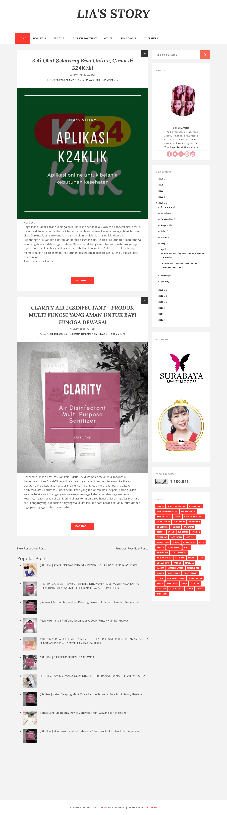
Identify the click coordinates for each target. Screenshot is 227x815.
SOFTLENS (161, 589)
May (163, 243)
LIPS (201, 558)
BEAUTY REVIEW (188, 511)
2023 (161, 190)
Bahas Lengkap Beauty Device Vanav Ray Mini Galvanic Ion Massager (84, 713)
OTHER (96, 79)
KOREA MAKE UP (178, 552)
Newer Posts (38, 548)
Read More (81, 280)
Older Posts (140, 548)
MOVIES (160, 573)
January (165, 281)
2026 (161, 178)
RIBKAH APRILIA (65, 79)
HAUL (201, 542)
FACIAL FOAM (163, 542)
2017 (161, 308)
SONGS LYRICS (176, 589)
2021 (161, 202)
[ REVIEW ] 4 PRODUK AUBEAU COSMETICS (67, 657)
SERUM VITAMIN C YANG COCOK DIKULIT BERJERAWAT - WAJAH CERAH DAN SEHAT (93, 676)
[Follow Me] (175, 153)
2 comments (110, 79)
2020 (161, 289)
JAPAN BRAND (174, 547)
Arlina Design (149, 807)
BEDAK (177, 516)
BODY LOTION (163, 522)
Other (108, 38)
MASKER (160, 568)
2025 (161, 184)
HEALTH (103, 334)
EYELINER (195, 532)
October (165, 213)
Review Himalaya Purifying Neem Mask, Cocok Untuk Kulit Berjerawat (84, 620)
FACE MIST (190, 537)
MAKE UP (177, 563)
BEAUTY (160, 506)
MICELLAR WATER (175, 568)
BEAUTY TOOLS (164, 516)
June (163, 237)
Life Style (58, 38)
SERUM (160, 583)
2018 (161, 301)
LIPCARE (192, 558)
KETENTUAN (162, 552)
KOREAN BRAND (164, 558)
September (167, 219)
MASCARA (189, 563)
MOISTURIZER (193, 568)
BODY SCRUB (179, 522)
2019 (161, 295)
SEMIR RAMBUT (195, 578)
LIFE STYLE (85, 79)
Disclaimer (151, 38)
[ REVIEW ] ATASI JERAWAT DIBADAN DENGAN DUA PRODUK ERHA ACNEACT (89, 565)
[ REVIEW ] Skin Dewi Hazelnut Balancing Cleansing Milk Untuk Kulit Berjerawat (90, 731)
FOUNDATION (189, 542)
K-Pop (187, 547)
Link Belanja (128, 38)
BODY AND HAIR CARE (194, 516)
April (164, 249)
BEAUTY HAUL (195, 506)
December (166, 207)
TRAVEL (200, 589)
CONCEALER (162, 527)
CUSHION (175, 527)
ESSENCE (161, 532)
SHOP (184, 583)
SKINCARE (195, 583)
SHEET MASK (172, 583)
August (165, 225)
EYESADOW (162, 537)
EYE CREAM (183, 532)
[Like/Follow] (169, 153)
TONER (189, 589)
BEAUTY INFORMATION (84, 334)
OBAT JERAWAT (190, 573)
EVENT (171, 532)
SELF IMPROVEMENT (176, 578)
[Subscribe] (192, 153)
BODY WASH (194, 522)
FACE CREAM (176, 537)
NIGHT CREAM (174, 573)
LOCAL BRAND (163, 563)
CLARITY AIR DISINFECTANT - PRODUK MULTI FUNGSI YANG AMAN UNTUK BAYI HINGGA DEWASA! (82, 315)
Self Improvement (85, 38)
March (164, 275)
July (163, 231)
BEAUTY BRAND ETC (176, 506)
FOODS (176, 542)
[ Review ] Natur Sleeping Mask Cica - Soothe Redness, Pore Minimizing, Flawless (91, 694)
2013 (161, 319)
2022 (161, 196)
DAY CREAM (189, 527)
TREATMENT (162, 594)
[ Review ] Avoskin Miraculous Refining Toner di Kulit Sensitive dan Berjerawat (89, 602)
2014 (161, 314)
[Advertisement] (113, 775)
